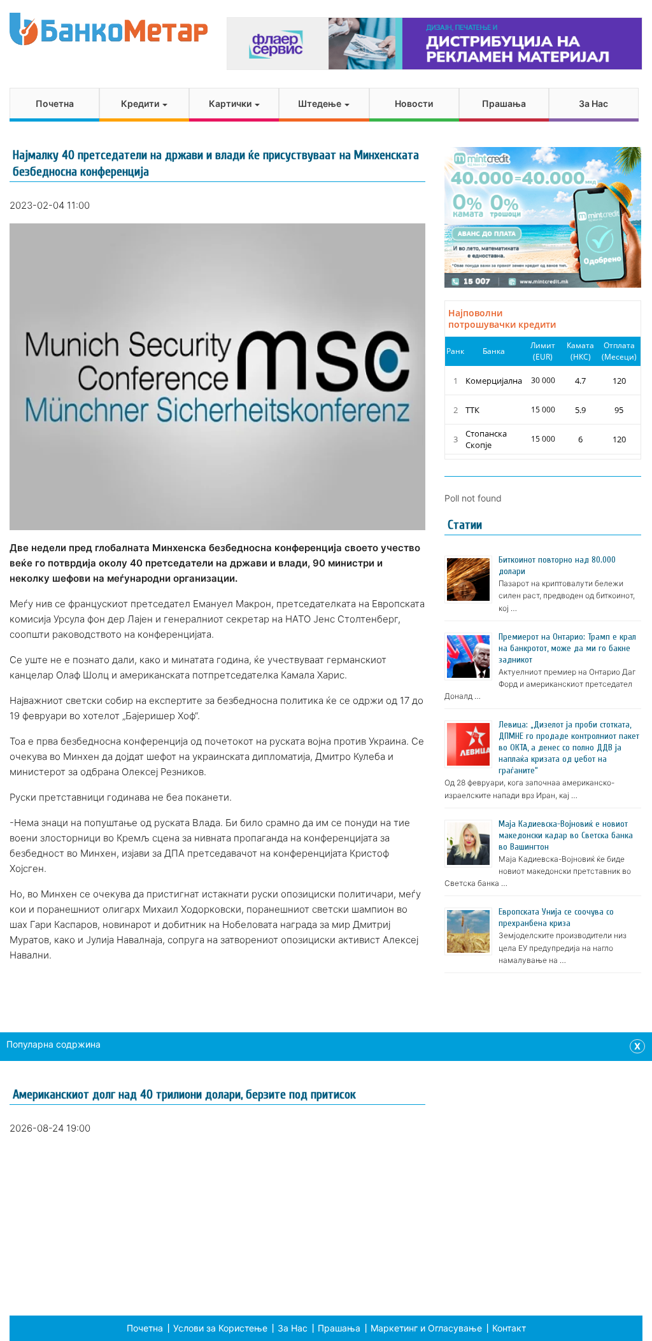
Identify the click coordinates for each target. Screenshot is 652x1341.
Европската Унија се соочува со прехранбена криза (556, 917)
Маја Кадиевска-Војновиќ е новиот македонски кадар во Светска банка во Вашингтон (566, 835)
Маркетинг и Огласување (426, 1328)
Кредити (141, 103)
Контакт (509, 1328)
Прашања (504, 103)
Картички (231, 103)
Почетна (55, 103)
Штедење (320, 103)
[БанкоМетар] (109, 29)
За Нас (593, 103)
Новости (414, 103)
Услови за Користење (220, 1328)
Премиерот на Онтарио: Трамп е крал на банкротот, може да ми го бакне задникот (567, 648)
